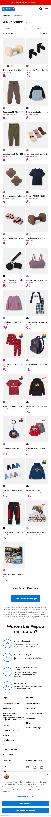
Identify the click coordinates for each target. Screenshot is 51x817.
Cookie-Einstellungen (25, 796)
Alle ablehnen (25, 803)
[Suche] (40, 8)
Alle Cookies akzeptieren (25, 810)
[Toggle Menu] (46, 8)
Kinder (7, 28)
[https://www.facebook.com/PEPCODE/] (28, 767)
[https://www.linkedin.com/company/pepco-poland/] (42, 767)
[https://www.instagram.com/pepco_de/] (35, 767)
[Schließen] (47, 774)
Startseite (6, 15)
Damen (23, 28)
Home (39, 28)
